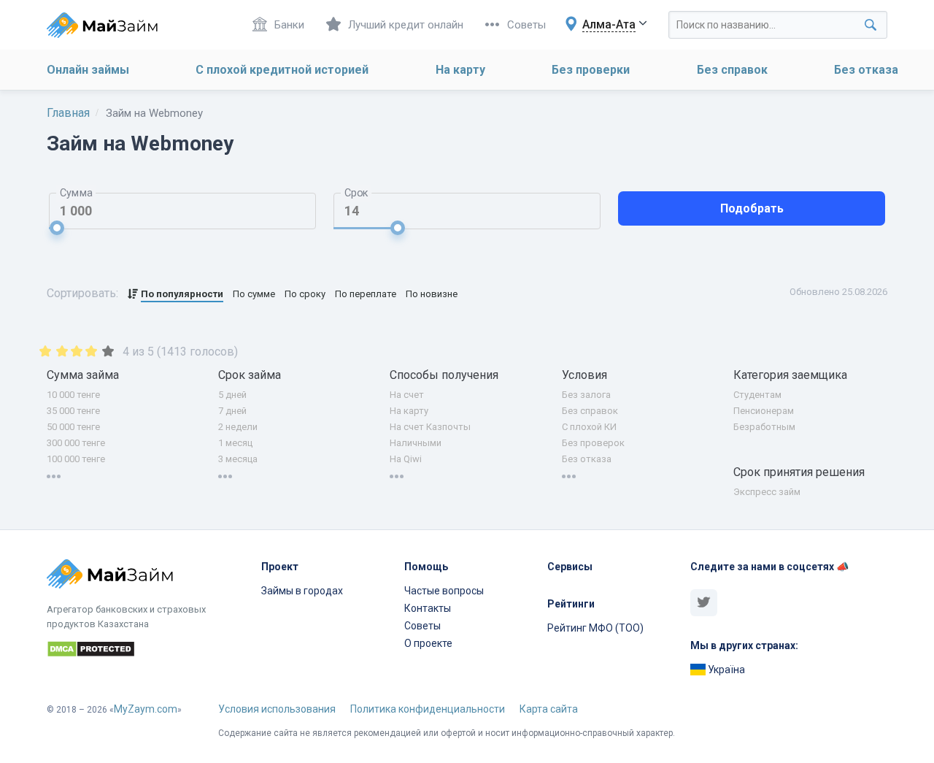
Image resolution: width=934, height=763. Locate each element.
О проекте (428, 643)
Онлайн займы (88, 70)
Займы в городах (302, 591)
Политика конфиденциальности (427, 709)
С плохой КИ (589, 426)
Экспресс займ (766, 491)
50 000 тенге (73, 426)
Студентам (757, 394)
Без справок (732, 70)
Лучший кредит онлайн (405, 24)
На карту (460, 70)
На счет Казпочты (430, 426)
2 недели (238, 426)
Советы (526, 24)
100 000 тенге (76, 458)
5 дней (232, 394)
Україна (725, 669)
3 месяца (238, 458)
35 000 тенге (73, 410)
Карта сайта (549, 709)
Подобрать (752, 208)
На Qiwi (406, 458)
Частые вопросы (444, 591)
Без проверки (591, 70)
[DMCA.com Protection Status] (145, 651)
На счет (407, 394)
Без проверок (593, 442)
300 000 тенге (76, 442)
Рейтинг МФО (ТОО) (595, 628)
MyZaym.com (145, 709)
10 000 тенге (73, 394)
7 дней (232, 410)
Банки (289, 24)
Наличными (415, 442)
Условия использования (277, 709)
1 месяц (235, 442)
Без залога (586, 394)
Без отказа (866, 70)
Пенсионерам (763, 410)
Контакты (427, 608)
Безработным (764, 426)
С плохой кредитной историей (282, 70)
